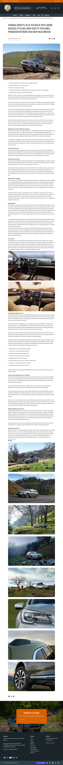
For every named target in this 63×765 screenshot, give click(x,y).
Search (31, 738)
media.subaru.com (11, 439)
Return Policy (32, 752)
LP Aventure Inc (8, 762)
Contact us (32, 742)
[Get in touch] (55, 8)
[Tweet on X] (52, 38)
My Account (58, 1)
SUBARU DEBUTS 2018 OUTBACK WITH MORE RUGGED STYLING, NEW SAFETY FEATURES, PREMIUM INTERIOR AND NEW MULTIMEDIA (31, 18)
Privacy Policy (32, 745)
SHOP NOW (16, 1)
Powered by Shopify (14, 762)
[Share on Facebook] (49, 38)
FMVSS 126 (32, 743)
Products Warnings (33, 749)
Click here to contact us (50, 742)
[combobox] (26, 8)
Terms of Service (33, 747)
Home (5, 18)
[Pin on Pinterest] (54, 38)
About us (31, 740)
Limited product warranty (34, 751)
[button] (58, 8)
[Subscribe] (42, 719)
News (8, 18)
